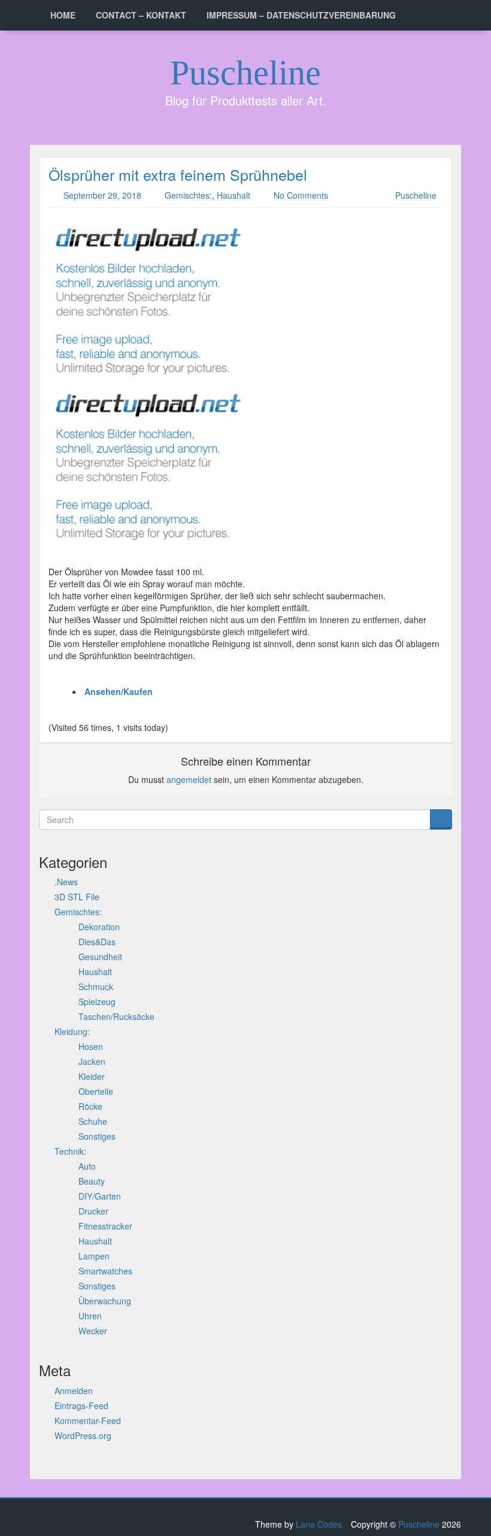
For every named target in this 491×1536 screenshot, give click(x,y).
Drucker (93, 1211)
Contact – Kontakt (141, 15)
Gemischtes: (188, 195)
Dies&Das (97, 942)
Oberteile (95, 1091)
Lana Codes (319, 1524)
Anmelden (73, 1391)
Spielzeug (97, 1001)
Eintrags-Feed (81, 1405)
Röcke (90, 1106)
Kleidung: (72, 1031)
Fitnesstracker (105, 1226)
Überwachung (104, 1301)
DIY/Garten (99, 1196)
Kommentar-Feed (87, 1420)
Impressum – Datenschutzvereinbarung (301, 15)
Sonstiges (97, 1136)
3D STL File (76, 897)
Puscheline (245, 72)
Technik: (70, 1151)
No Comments (301, 195)
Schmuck (95, 986)
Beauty (91, 1181)
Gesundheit (100, 957)
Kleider (91, 1076)
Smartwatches (105, 1271)
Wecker (92, 1331)
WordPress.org (82, 1435)
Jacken (91, 1061)
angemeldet (188, 779)
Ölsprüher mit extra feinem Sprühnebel (178, 174)
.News (66, 882)
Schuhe (92, 1121)
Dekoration (99, 927)
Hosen (90, 1046)
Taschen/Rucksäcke (116, 1016)
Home (62, 15)
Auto (87, 1166)
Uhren (90, 1316)
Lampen (94, 1256)
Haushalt (233, 195)
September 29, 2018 (102, 195)
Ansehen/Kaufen (118, 691)
